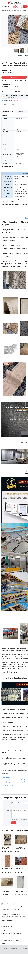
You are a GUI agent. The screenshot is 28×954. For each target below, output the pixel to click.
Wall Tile (20, 923)
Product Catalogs (22, 903)
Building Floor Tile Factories (9, 937)
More (2, 943)
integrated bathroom (6, 909)
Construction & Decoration (10, 10)
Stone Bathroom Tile (7, 940)
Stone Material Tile (22, 937)
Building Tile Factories (19, 933)
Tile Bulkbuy (17, 940)
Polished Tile (13, 923)
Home (2, 10)
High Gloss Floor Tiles (7, 926)
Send (14, 822)
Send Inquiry (14, 77)
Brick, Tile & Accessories (21, 10)
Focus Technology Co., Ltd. (18, 948)
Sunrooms (17, 909)
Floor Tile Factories (7, 933)
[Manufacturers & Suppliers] (14, 2)
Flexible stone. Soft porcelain (21, 906)
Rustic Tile (5, 923)
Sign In (3, 104)
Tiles (2, 906)
